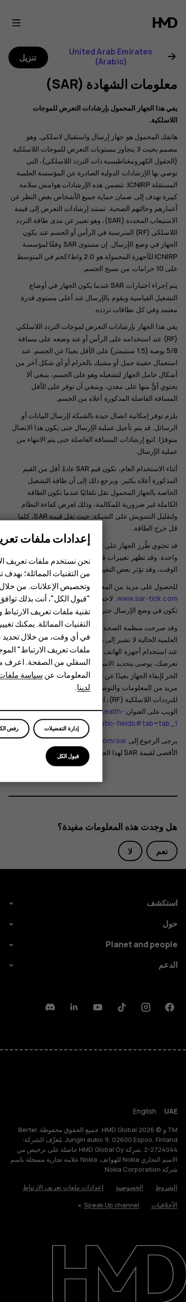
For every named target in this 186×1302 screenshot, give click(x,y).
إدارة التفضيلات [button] (61, 728)
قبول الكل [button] (68, 756)
